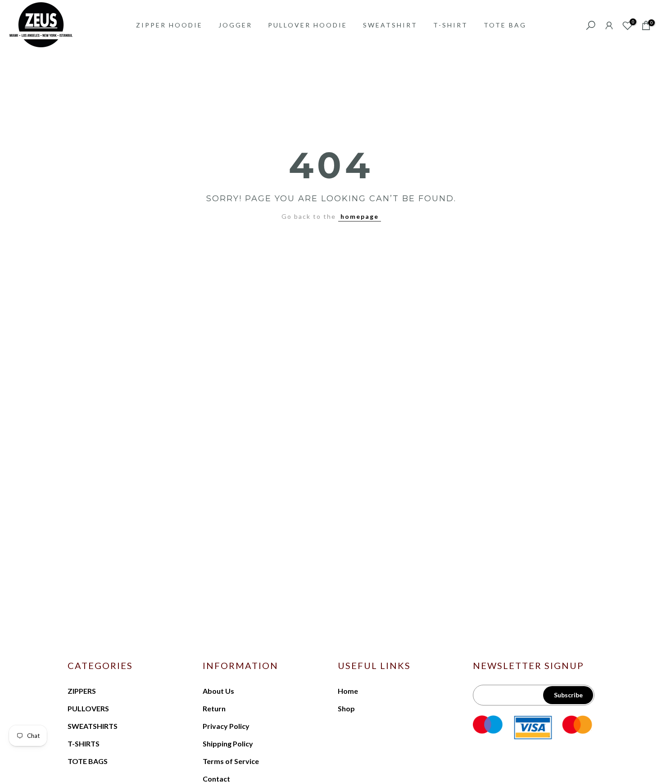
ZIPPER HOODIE (169, 25)
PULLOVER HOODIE (307, 25)
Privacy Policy (226, 726)
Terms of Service (231, 761)
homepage (359, 216)
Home (348, 691)
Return (214, 708)
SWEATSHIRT (390, 25)
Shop (346, 708)
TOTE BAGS (88, 761)
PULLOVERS (88, 708)
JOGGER (235, 25)
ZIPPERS (82, 691)
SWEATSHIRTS (93, 726)
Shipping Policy (228, 743)
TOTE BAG (505, 25)
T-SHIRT (450, 25)
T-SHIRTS (84, 743)
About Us (218, 691)
